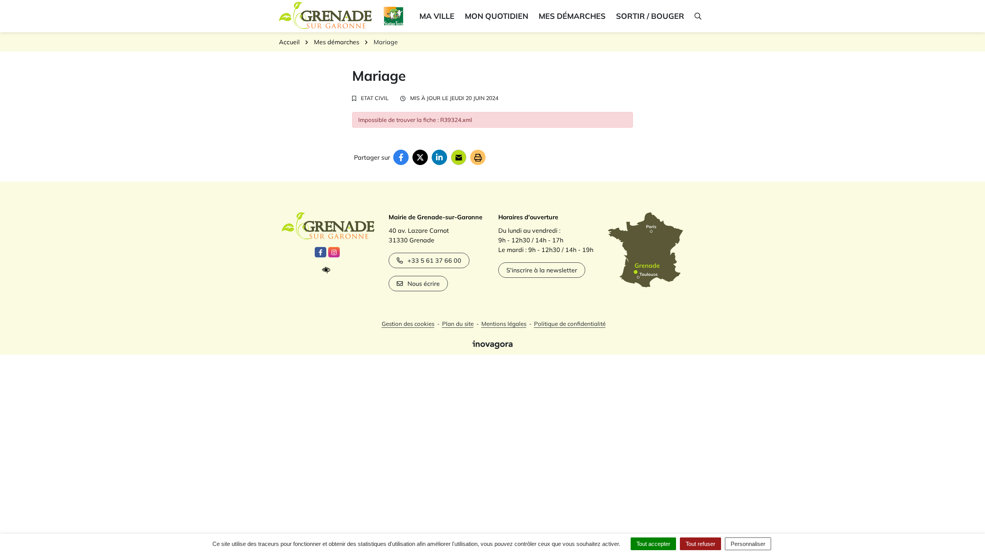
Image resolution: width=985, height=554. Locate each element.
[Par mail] (458, 157)
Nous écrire (423, 283)
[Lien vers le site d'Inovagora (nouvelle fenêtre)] (492, 344)
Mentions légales (503, 323)
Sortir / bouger (650, 16)
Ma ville (436, 16)
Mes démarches (572, 16)
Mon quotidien (496, 16)
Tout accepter (653, 544)
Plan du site (458, 323)
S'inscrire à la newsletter (541, 270)
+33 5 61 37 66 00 (434, 260)
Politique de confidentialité (570, 323)
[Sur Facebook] (401, 157)
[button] (697, 16)
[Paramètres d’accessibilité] (328, 270)
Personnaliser (748, 544)
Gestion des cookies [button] (408, 323)
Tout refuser (700, 544)
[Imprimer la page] (478, 157)
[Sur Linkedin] (439, 157)
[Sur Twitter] (420, 157)
